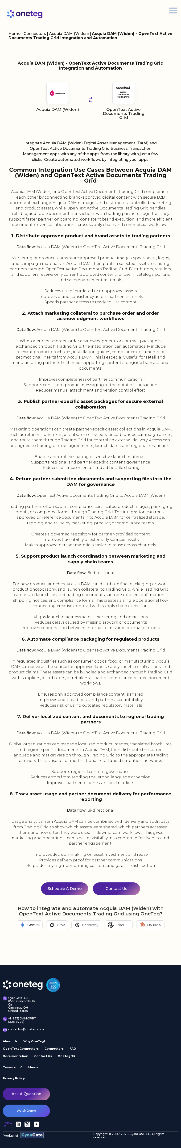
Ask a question (26, 1094)
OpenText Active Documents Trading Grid (123, 113)
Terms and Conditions (20, 1067)
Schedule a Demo (65, 888)
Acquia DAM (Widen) (69, 33)
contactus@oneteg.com (23, 1029)
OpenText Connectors (21, 1049)
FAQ (73, 1049)
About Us (10, 1041)
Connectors (35, 33)
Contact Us (116, 888)
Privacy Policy (14, 1078)
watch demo (26, 1111)
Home (14, 33)
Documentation (15, 1056)
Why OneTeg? (34, 1041)
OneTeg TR (66, 1056)
